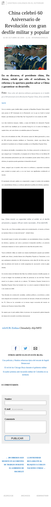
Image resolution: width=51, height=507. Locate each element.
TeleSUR (4, 103)
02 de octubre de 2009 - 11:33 (16, 38)
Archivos (25, 496)
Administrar (42, 496)
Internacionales (40, 38)
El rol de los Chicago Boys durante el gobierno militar (25, 367)
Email (35, 348)
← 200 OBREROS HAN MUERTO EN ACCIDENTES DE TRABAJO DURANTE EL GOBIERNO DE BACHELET (13, 465)
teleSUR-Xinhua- (11, 328)
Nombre (8, 399)
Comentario (10, 419)
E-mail (14, 409)
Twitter (25, 348)
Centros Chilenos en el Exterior (26, 3)
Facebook (16, 348)
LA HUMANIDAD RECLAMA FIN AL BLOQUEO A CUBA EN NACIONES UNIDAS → (36, 463)
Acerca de (8, 496)
